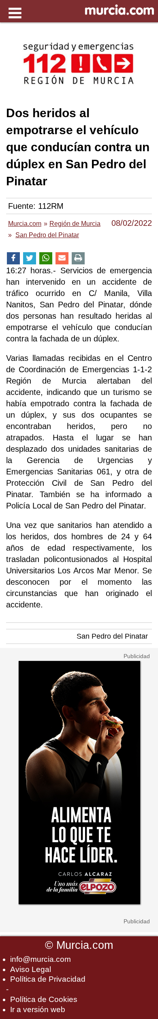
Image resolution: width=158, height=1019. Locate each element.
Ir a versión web (37, 1009)
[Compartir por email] (62, 258)
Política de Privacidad (47, 979)
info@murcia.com (40, 959)
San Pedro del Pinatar (112, 636)
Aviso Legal (30, 969)
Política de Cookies (43, 999)
